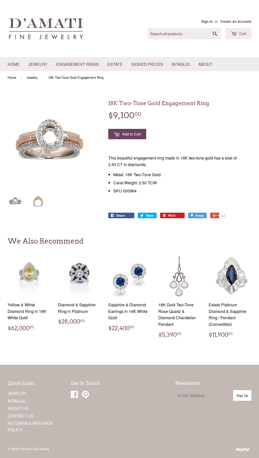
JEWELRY (17, 393)
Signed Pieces (147, 64)
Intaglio (181, 64)
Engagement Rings (77, 64)
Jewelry (38, 64)
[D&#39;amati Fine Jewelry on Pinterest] (85, 396)
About (205, 64)
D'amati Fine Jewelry (34, 448)
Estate (115, 64)
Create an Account (235, 21)
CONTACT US (21, 416)
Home (14, 64)
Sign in (206, 21)
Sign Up (242, 395)
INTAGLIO (17, 401)
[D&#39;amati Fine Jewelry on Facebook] (74, 396)
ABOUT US (18, 408)
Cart (242, 33)
